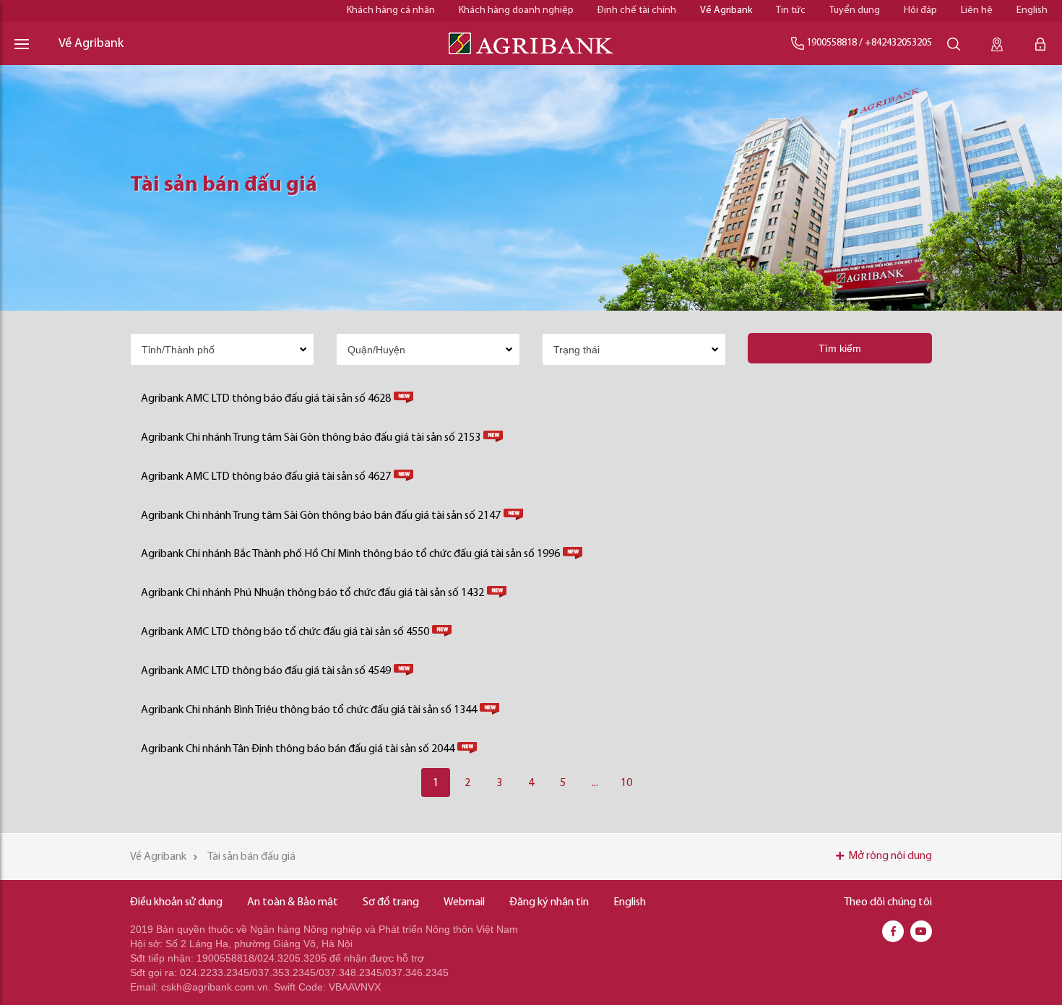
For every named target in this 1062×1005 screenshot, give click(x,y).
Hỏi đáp (920, 10)
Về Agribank (726, 10)
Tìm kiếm (840, 348)
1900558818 (831, 43)
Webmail (464, 902)
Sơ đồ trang (391, 902)
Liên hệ (977, 10)
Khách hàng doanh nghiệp (516, 10)
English (1032, 10)
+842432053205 (898, 43)
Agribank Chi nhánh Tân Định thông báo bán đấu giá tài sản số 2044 (297, 749)
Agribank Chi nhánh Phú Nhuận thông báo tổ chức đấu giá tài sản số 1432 (312, 593)
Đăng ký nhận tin (549, 902)
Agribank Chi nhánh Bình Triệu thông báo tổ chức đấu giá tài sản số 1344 (309, 710)
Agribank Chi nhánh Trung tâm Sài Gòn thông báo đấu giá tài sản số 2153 (310, 438)
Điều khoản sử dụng (176, 902)
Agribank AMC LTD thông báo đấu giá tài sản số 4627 (266, 477)
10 (626, 783)
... (595, 783)
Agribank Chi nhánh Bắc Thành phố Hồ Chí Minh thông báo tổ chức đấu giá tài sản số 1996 (350, 554)
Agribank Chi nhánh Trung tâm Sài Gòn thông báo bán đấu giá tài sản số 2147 (321, 516)
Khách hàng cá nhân (391, 10)
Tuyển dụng (854, 10)
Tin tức (791, 10)
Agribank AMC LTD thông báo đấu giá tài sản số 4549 (266, 671)
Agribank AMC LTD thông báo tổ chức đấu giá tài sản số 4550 (285, 632)
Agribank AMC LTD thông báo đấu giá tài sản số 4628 (266, 399)
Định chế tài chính (636, 10)
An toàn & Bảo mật (292, 902)
